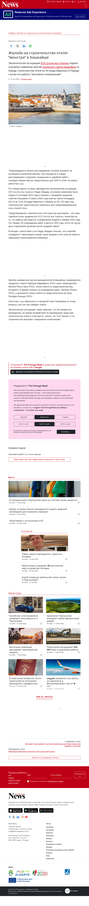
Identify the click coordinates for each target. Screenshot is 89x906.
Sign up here (80, 16)
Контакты (49, 841)
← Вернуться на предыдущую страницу (44, 758)
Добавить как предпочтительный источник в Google (37, 372)
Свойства (49, 833)
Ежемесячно (44, 417)
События (49, 853)
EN (75, 1)
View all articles (44, 697)
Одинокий (24, 417)
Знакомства (50, 858)
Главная (11, 33)
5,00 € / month (44, 424)
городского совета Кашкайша (59, 66)
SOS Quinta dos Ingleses (55, 63)
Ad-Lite (83, 1)
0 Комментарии (26, 79)
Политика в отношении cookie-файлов (60, 850)
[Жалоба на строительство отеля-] (44, 104)
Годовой (65, 417)
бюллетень (50, 835)
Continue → (66, 432)
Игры (48, 855)
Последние (50, 830)
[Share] (78, 502)
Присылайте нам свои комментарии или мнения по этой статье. (39, 459)
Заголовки (49, 827)
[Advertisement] (44, 149)
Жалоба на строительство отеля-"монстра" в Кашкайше (39, 33)
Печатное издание (55, 1)
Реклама (49, 847)
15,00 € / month (65, 424)
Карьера (49, 838)
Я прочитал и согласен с (46, 781)
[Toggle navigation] (85, 5)
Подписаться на (79, 775)
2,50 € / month (24, 424)
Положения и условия (55, 781)
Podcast (67, 1)
